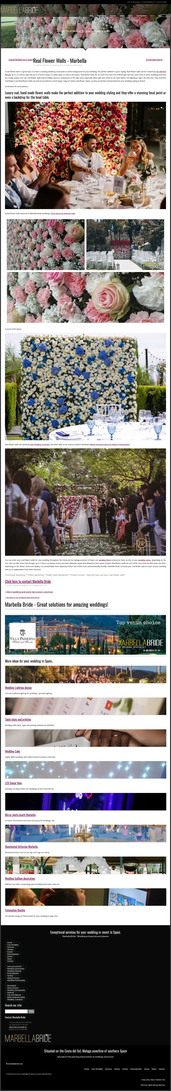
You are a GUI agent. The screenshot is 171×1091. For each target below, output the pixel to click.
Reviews (158, 1079)
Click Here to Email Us (18, 1027)
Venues (122, 15)
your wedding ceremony (40, 444)
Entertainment (141, 15)
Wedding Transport (15, 999)
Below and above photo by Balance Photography (109, 444)
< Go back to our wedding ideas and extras (22, 597)
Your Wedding (101, 15)
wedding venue (144, 560)
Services (113, 15)
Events (130, 15)
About (153, 1079)
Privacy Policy (145, 1079)
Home (91, 15)
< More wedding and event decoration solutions (29, 592)
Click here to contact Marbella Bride (28, 581)
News (160, 15)
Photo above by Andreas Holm (63, 213)
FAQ (163, 1079)
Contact (10, 961)
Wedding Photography (16, 980)
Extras (152, 15)
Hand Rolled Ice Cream (21, 59)
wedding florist (105, 560)
